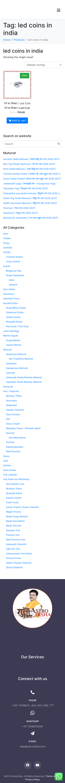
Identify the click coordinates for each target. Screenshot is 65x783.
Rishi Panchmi (13, 451)
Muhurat (7, 349)
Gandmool (11, 363)
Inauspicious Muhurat (17, 368)
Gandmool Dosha (15, 312)
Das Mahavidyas (17, 437)
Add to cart (19, 120)
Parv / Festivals (11, 391)
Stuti (5, 460)
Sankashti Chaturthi (16, 544)
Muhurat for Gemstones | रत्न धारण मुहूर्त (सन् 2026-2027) (30, 217)
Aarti (5, 233)
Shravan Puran (13, 558)
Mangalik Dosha (14, 321)
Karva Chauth (13, 423)
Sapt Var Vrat (13, 548)
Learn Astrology (11, 331)
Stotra (6, 456)
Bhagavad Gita (13, 270)
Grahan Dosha (13, 317)
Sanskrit (13, 284)
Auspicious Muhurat (16, 354)
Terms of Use (53, 776)
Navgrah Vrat (13, 530)
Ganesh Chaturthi (15, 409)
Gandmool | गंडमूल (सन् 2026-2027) (20, 212)
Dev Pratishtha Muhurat (21, 358)
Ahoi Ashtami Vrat (15, 484)
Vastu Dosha (9, 470)
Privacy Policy (32, 779)
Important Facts (11, 298)
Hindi (11, 280)
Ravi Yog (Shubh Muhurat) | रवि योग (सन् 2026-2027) (29, 164)
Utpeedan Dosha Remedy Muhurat (24, 382)
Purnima (10, 442)
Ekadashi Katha (14, 493)
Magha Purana (13, 511)
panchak (10, 372)
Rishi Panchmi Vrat (15, 539)
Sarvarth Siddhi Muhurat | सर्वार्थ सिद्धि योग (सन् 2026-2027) (31, 159)
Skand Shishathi (14, 567)
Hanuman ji (9, 294)
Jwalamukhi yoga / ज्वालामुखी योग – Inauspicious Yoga (29, 183)
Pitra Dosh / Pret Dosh (17, 326)
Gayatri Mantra (13, 344)
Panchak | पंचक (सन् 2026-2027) (19, 208)
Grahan (7, 252)
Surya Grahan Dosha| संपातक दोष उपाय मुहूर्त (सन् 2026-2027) (32, 178)
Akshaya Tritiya (14, 395)
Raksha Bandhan (14, 447)
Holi (8, 419)
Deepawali (11, 405)
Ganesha (7, 247)
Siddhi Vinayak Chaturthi (18, 562)
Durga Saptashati (15, 275)
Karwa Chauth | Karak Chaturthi (22, 507)
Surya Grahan (13, 261)
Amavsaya (11, 400)
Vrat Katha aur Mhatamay (16, 479)
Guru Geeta (9, 289)
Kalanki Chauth (13, 497)
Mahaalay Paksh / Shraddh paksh (23, 428)
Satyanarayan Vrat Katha (19, 553)
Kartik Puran (12, 502)
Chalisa (7, 238)
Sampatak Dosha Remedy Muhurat (24, 377)
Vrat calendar (10, 474)
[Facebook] (27, 765)
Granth (6, 266)
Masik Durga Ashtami (17, 516)
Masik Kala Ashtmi (15, 521)
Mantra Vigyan (10, 335)
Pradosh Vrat (12, 535)
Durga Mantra (13, 340)
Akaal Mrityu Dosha (16, 307)
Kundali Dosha (10, 303)
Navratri (10, 433)
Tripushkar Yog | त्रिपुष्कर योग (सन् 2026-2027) (25, 188)
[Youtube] (37, 765)
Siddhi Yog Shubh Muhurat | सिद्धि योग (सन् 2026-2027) (30, 198)
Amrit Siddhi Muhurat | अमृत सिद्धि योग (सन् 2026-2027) (29, 168)
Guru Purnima (13, 414)
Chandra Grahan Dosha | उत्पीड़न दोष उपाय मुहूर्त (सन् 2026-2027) (32, 173)
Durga (6, 243)
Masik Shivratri (13, 525)
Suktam (7, 465)
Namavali (8, 386)
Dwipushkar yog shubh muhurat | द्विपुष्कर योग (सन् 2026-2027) (32, 193)
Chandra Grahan (14, 256)
